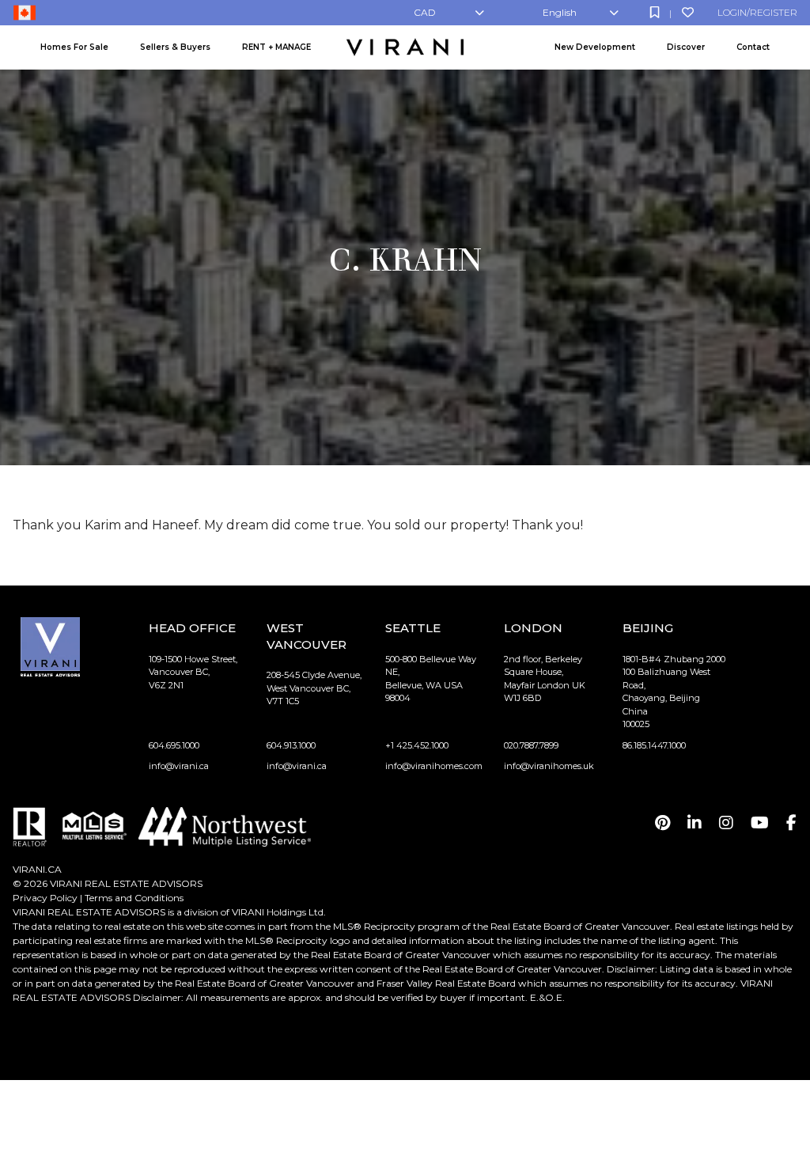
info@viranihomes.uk (549, 765)
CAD (425, 12)
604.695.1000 (174, 745)
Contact (753, 47)
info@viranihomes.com (434, 765)
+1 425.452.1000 (417, 745)
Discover (686, 47)
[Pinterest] (662, 823)
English (560, 12)
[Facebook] (791, 823)
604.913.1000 (291, 745)
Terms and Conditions (134, 898)
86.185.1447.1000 (654, 745)
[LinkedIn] (694, 823)
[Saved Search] (654, 12)
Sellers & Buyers (175, 47)
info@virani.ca (179, 765)
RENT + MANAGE (276, 47)
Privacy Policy (45, 898)
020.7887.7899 (531, 745)
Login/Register (757, 12)
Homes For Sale (74, 47)
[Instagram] (726, 823)
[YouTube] (760, 823)
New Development (595, 47)
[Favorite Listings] (688, 12)
